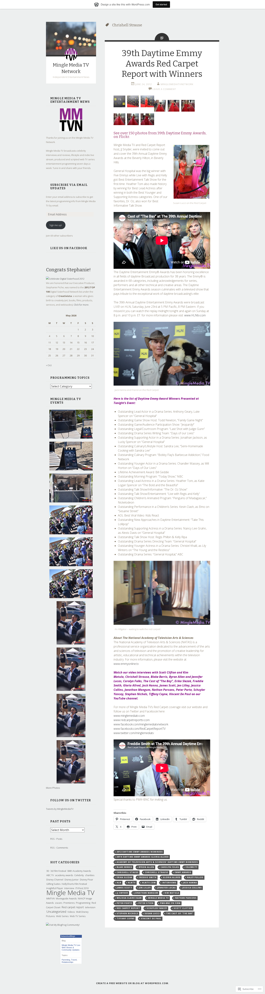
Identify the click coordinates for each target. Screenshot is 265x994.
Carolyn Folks (170, 867)
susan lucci (152, 913)
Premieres (69, 902)
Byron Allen (146, 867)
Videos (71, 911)
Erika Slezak (124, 877)
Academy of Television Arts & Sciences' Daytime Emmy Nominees (157, 862)
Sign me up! (55, 225)
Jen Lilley (145, 887)
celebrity (191, 867)
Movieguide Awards (66, 898)
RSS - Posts (56, 838)
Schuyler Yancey (157, 908)
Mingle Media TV (70, 892)
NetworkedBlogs (68, 936)
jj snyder (122, 893)
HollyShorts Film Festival (74, 883)
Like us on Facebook (68, 248)
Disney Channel (54, 879)
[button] (191, 172)
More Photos (53, 787)
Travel (74, 960)
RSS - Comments (59, 847)
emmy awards (183, 872)
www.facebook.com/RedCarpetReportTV (139, 729)
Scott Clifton (183, 908)
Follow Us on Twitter (70, 800)
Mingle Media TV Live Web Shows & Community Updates (71, 947)
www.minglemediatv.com (129, 716)
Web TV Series (77, 916)
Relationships (67, 962)
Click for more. (81, 304)
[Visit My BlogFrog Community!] (63, 924)
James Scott (124, 887)
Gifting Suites (53, 883)
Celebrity (79, 875)
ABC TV (50, 875)
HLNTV (132, 882)
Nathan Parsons (185, 898)
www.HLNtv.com (195, 315)
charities (89, 875)
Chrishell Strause (156, 872)
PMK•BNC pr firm (170, 903)
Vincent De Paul (151, 918)
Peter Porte (124, 903)
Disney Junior (72, 879)
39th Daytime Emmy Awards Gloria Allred (143, 857)
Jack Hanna (190, 882)
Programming (83, 902)
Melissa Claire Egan (129, 898)
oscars (58, 902)
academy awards (64, 875)
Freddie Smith (147, 877)
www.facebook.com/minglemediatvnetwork (141, 724)
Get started (161, 4)
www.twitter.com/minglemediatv (134, 733)
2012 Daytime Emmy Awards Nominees (140, 852)
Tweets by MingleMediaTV (60, 808)
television (90, 907)
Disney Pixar (86, 879)
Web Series (62, 916)
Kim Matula (172, 893)
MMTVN (50, 898)
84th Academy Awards (79, 870)
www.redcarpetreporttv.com (132, 720)
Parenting (66, 960)
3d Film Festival (58, 870)
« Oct (49, 365)
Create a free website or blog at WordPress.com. (132, 983)
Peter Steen (146, 903)
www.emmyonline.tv (126, 664)
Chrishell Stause (127, 872)
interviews (169, 882)
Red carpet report (73, 907)
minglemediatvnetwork (177, 84)
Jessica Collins (192, 887)
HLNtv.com (149, 882)
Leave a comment (164, 89)
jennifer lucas (166, 887)
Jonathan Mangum (146, 893)
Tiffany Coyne (125, 918)
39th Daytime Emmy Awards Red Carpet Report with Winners (162, 63)
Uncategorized (56, 911)
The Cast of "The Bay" (179, 913)
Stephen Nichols (127, 913)
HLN (119, 882)
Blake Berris (124, 867)
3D (47, 870)
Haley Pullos (195, 877)
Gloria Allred (171, 877)
